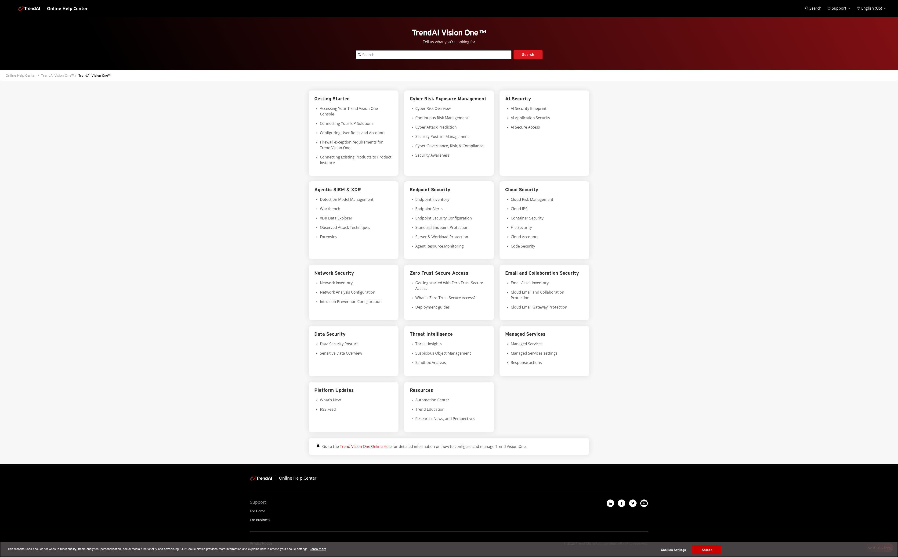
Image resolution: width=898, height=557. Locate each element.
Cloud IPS (519, 208)
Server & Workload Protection (441, 236)
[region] (449, 549)
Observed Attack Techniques (345, 227)
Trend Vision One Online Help (366, 446)
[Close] (890, 549)
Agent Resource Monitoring (439, 246)
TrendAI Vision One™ (57, 75)
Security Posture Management (442, 136)
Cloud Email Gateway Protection (539, 307)
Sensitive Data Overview (341, 353)
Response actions (526, 362)
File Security (521, 227)
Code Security (523, 246)
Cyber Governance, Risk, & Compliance (449, 145)
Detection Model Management (346, 199)
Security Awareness (432, 155)
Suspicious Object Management (443, 353)
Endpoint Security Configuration (443, 218)
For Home (257, 511)
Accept (707, 549)
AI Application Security (530, 117)
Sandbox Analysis (430, 362)
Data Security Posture (339, 343)
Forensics (328, 236)
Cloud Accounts (524, 236)
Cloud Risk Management (532, 199)
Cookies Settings (673, 549)
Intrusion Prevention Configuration (351, 301)
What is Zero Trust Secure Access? (445, 297)
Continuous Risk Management (441, 117)
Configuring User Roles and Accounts (352, 132)
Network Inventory (336, 282)
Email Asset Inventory (530, 282)
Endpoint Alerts (429, 208)
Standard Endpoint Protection (441, 227)
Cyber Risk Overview (433, 108)
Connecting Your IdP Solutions (346, 123)
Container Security (527, 218)
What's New (330, 399)
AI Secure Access (525, 127)
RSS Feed (328, 409)
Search (528, 55)
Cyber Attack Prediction (436, 127)
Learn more (318, 548)
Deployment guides (432, 307)
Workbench (330, 208)
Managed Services (527, 343)
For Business (260, 519)
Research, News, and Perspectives (445, 418)
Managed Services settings (534, 353)
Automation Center (432, 399)
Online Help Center (21, 75)
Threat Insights (428, 343)
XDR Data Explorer (336, 218)
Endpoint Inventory (432, 199)
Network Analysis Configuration (347, 292)
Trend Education (430, 409)
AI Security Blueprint (529, 108)
